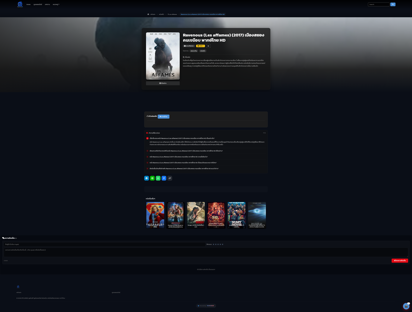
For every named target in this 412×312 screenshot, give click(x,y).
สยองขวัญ (194, 51)
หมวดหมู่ (55, 4)
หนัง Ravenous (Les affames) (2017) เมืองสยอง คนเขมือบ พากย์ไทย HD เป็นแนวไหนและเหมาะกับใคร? (183, 162)
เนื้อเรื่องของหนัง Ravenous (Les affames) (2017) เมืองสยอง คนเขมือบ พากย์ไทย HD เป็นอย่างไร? (182, 138)
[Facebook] (164, 178)
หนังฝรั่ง (161, 14)
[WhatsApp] (158, 178)
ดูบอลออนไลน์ (38, 4)
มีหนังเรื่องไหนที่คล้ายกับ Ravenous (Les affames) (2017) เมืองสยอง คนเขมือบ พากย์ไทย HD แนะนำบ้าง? (184, 168)
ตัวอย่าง (163, 83)
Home (29, 4)
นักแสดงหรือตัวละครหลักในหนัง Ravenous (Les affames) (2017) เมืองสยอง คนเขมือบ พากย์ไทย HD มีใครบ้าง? (186, 151)
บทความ (47, 4)
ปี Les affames (172, 14)
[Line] (152, 178)
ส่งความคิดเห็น (400, 260)
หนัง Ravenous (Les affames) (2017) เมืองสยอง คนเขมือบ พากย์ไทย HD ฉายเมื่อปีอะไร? (179, 157)
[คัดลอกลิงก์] (169, 178)
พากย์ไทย (164, 116)
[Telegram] (146, 178)
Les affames (189, 46)
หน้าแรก (153, 14)
